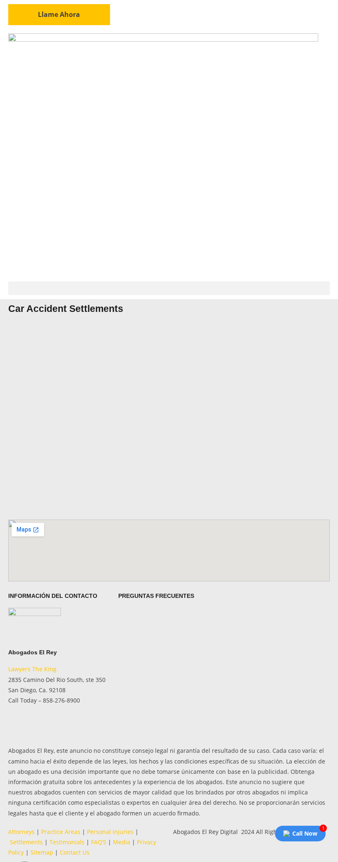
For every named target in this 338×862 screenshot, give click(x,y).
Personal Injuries (110, 832)
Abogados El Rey (32, 652)
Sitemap (42, 852)
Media (121, 842)
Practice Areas (60, 832)
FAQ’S (98, 842)
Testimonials (66, 842)
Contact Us (74, 852)
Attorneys (21, 832)
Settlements (25, 842)
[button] (169, 288)
